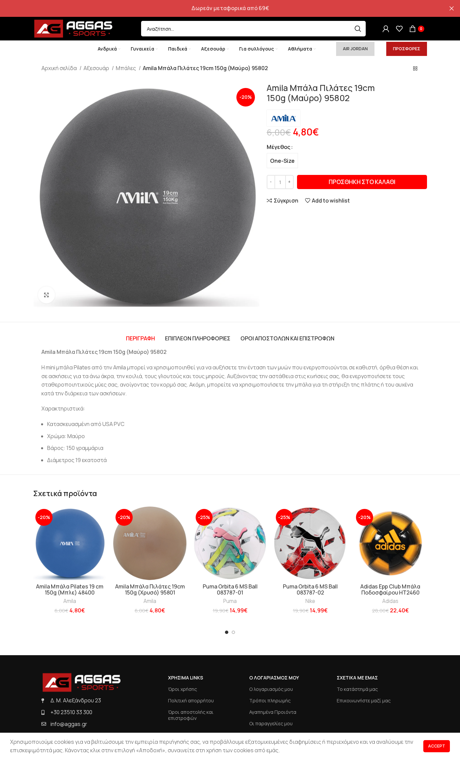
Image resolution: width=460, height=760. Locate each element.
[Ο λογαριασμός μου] (386, 28)
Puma (230, 601)
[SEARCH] (358, 28)
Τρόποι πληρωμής (270, 700)
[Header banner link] (220, 8)
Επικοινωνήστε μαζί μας (364, 700)
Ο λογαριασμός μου (271, 689)
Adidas (390, 601)
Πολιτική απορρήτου (191, 700)
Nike (310, 601)
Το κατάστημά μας (357, 689)
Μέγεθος (278, 147)
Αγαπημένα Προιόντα (272, 712)
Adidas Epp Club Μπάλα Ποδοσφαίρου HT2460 (390, 589)
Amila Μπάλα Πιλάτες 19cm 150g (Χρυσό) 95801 (150, 589)
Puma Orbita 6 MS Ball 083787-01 (230, 589)
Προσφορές (406, 48)
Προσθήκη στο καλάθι (362, 182)
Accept (436, 746)
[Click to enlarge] (46, 294)
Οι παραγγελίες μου (271, 723)
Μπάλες (126, 68)
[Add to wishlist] (101, 517)
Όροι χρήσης (182, 689)
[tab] (140, 338)
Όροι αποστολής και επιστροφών (190, 715)
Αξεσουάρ (97, 68)
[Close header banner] (451, 8)
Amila (69, 601)
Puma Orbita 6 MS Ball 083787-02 (310, 589)
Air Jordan (355, 48)
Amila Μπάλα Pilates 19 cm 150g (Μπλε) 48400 (69, 589)
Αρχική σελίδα (59, 68)
